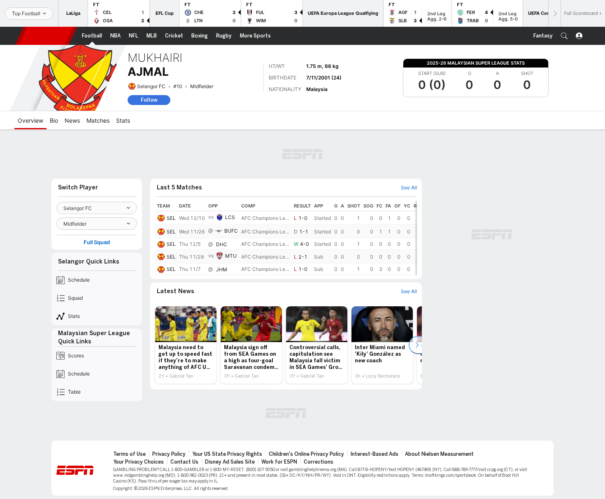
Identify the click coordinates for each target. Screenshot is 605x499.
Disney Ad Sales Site (230, 462)
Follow (149, 100)
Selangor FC (151, 86)
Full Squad (97, 242)
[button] (564, 36)
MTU (231, 256)
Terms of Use (129, 454)
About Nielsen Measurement (439, 454)
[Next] (554, 13)
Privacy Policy (169, 454)
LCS (230, 217)
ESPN (46, 36)
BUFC (231, 231)
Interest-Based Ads (374, 454)
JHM (221, 269)
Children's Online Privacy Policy (306, 454)
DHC (221, 244)
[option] (185, 345)
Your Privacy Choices (138, 462)
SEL (171, 218)
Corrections (318, 462)
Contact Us (184, 462)
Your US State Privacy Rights (227, 454)
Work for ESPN (279, 462)
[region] (286, 238)
